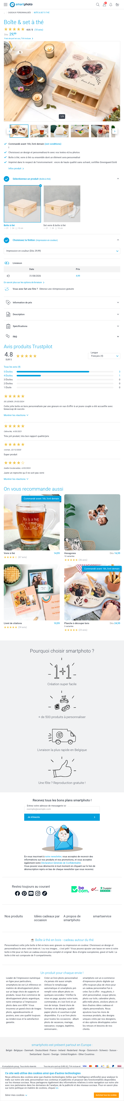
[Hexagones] (92, 522)
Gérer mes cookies (14, 1095)
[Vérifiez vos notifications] (111, 4)
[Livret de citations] (32, 592)
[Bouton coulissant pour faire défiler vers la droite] (114, 131)
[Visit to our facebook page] (17, 893)
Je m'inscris (34, 817)
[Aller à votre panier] (117, 4)
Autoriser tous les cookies (106, 1095)
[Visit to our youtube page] (31, 893)
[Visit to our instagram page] (38, 893)
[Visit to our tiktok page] (44, 893)
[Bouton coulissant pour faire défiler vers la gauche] (9, 131)
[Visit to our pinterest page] (24, 893)
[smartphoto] (21, 4)
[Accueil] (4, 13)
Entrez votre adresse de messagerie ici (46, 805)
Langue (94, 352)
